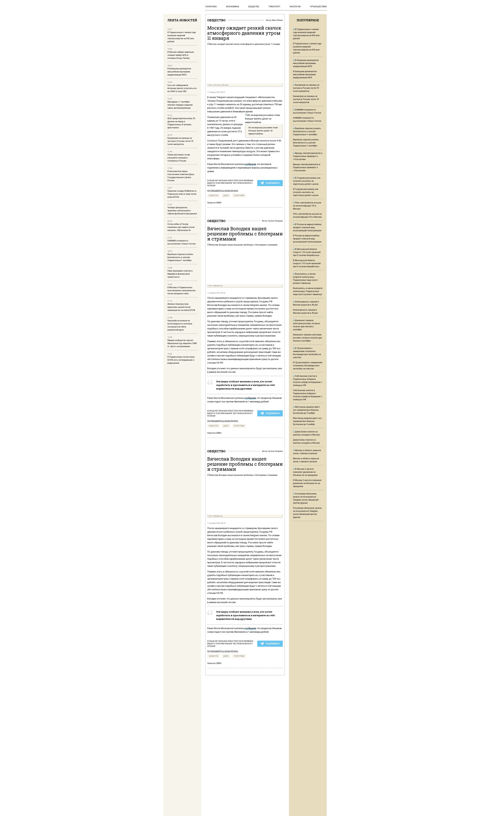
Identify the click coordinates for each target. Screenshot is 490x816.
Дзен (226, 195)
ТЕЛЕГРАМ (239, 195)
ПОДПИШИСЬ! (273, 183)
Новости (213, 195)
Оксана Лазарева (275, 221)
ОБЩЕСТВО (216, 20)
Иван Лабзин (277, 20)
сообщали (250, 164)
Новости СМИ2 (214, 202)
